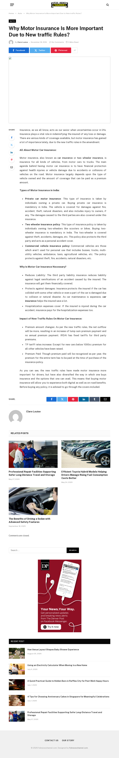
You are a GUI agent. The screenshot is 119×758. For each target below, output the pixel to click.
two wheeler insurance (90, 157)
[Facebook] (12, 137)
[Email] (12, 167)
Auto (12, 21)
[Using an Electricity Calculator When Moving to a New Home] (17, 669)
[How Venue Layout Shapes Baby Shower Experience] (17, 653)
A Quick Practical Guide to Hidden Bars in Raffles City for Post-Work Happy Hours (68, 681)
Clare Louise (22, 42)
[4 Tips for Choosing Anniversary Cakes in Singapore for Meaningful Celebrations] (17, 700)
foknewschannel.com (78, 748)
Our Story (68, 740)
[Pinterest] (12, 160)
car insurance (65, 157)
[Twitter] (12, 145)
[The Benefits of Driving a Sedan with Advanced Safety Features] (33, 501)
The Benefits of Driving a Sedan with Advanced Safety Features (29, 520)
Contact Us (51, 740)
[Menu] (12, 4)
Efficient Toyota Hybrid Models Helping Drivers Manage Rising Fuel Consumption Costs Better (84, 475)
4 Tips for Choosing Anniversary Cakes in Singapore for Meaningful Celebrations (68, 696)
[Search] (107, 4)
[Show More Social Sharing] (75, 50)
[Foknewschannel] (59, 4)
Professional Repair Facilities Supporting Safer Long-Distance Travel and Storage (32, 473)
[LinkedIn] (12, 152)
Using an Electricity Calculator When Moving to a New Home (57, 665)
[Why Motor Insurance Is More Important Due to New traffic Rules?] (59, 90)
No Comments (58, 42)
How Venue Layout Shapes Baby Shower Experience (53, 649)
